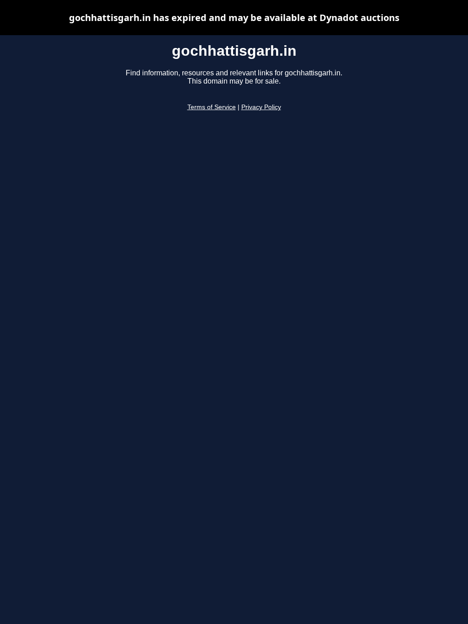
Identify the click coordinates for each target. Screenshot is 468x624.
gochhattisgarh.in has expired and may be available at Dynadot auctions (234, 17)
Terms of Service (211, 107)
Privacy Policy (261, 107)
